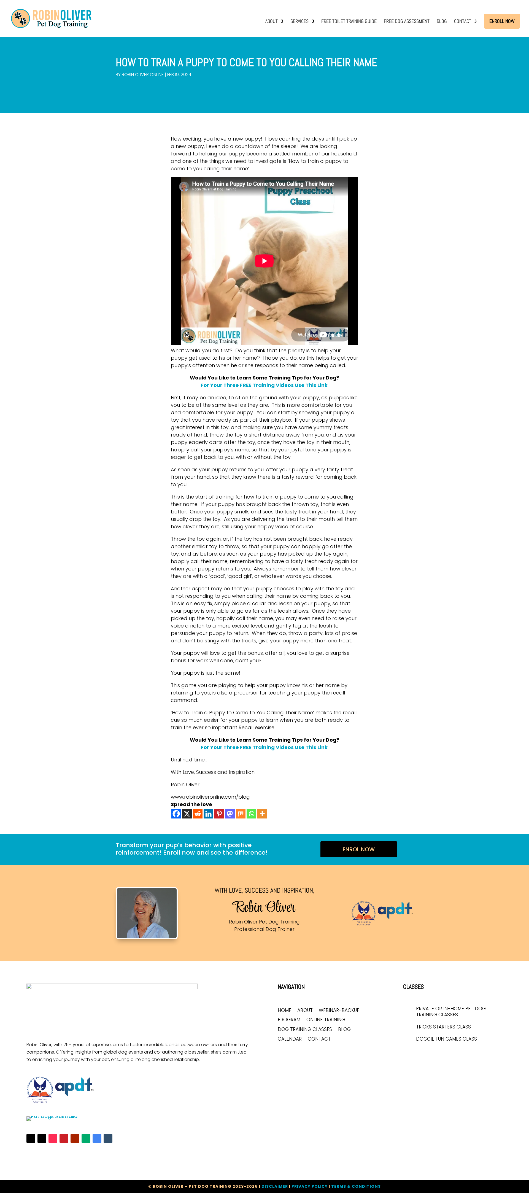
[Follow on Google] (97, 1138)
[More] (262, 813)
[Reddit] (198, 813)
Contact (462, 21)
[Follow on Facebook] (30, 1138)
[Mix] (240, 813)
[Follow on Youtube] (75, 1138)
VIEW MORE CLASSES (429, 1054)
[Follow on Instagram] (41, 1138)
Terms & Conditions (356, 1186)
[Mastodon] (230, 813)
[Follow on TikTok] (52, 1138)
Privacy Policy (310, 1186)
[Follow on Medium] (86, 1138)
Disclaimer (274, 1186)
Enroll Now (502, 21)
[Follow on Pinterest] (64, 1138)
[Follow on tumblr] (108, 1138)
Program (289, 1020)
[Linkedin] (208, 813)
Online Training (325, 1020)
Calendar (290, 1039)
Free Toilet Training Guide (349, 21)
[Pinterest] (219, 813)
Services (299, 21)
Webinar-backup (339, 1011)
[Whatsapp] (251, 813)
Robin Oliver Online (143, 74)
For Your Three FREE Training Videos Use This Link (264, 385)
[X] (187, 813)
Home (284, 1011)
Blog (442, 21)
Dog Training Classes (305, 1030)
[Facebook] (176, 813)
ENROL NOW (359, 849)
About (271, 21)
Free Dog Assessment (407, 21)
